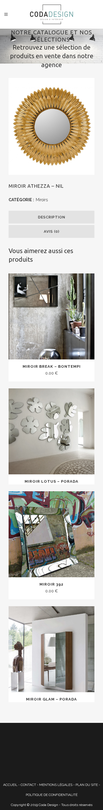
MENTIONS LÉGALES (55, 785)
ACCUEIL (10, 785)
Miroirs (42, 199)
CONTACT (28, 785)
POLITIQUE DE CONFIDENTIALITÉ (52, 795)
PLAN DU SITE (87, 785)
